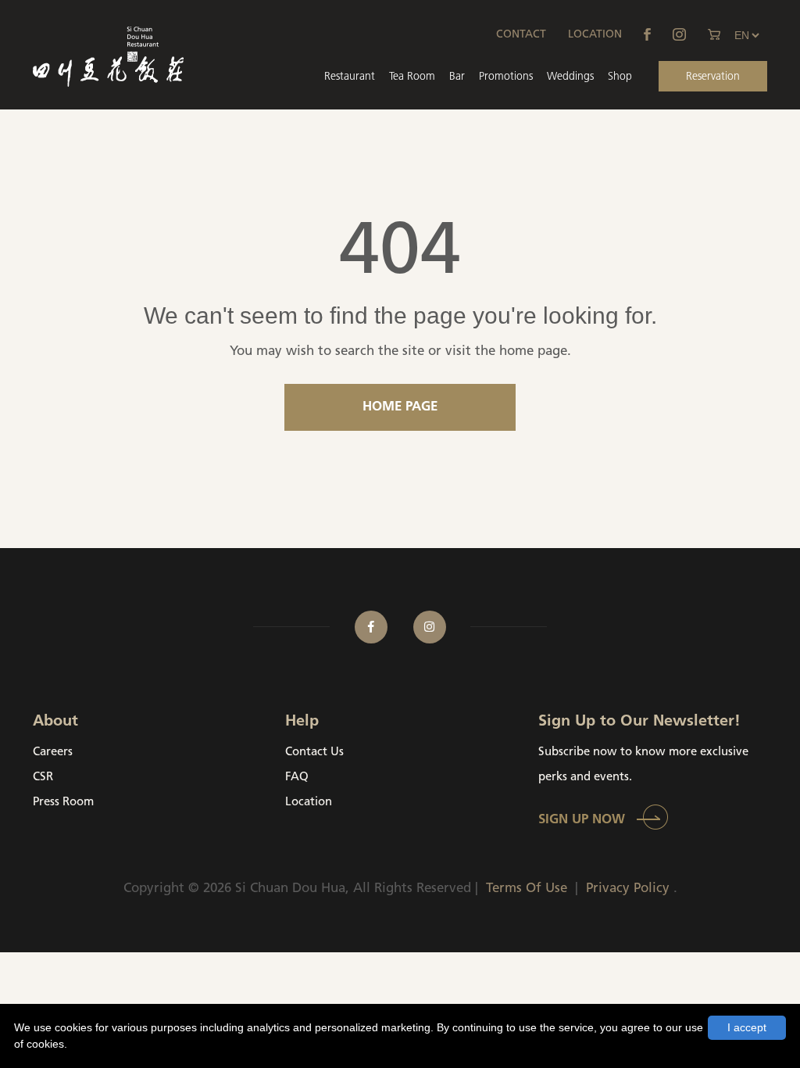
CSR (43, 777)
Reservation (713, 77)
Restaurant (349, 77)
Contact (521, 35)
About (55, 721)
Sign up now (581, 819)
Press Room (63, 802)
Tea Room (412, 77)
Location (595, 35)
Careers (53, 752)
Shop (620, 77)
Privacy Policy (628, 888)
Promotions (506, 77)
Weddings (570, 77)
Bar (457, 77)
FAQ (297, 777)
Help (302, 721)
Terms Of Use (526, 888)
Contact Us (314, 752)
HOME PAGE (400, 407)
